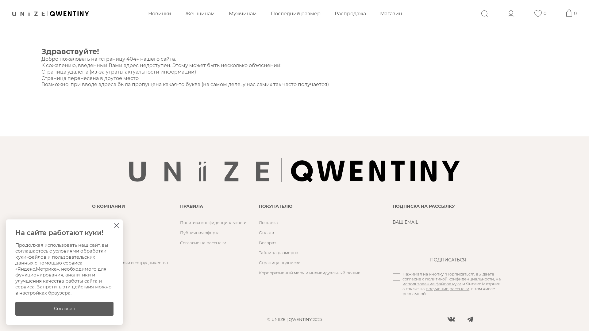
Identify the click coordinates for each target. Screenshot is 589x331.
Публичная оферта (200, 232)
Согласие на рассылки (203, 242)
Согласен (64, 308)
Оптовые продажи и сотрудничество (130, 262)
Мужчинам (243, 14)
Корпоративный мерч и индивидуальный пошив (309, 272)
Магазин (391, 14)
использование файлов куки (431, 283)
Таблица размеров (278, 252)
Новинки (159, 14)
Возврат (267, 242)
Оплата (266, 232)
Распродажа (350, 14)
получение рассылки (447, 288)
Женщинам (200, 14)
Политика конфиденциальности (213, 222)
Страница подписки (280, 262)
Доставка (268, 222)
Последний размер (296, 14)
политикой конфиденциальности (459, 278)
